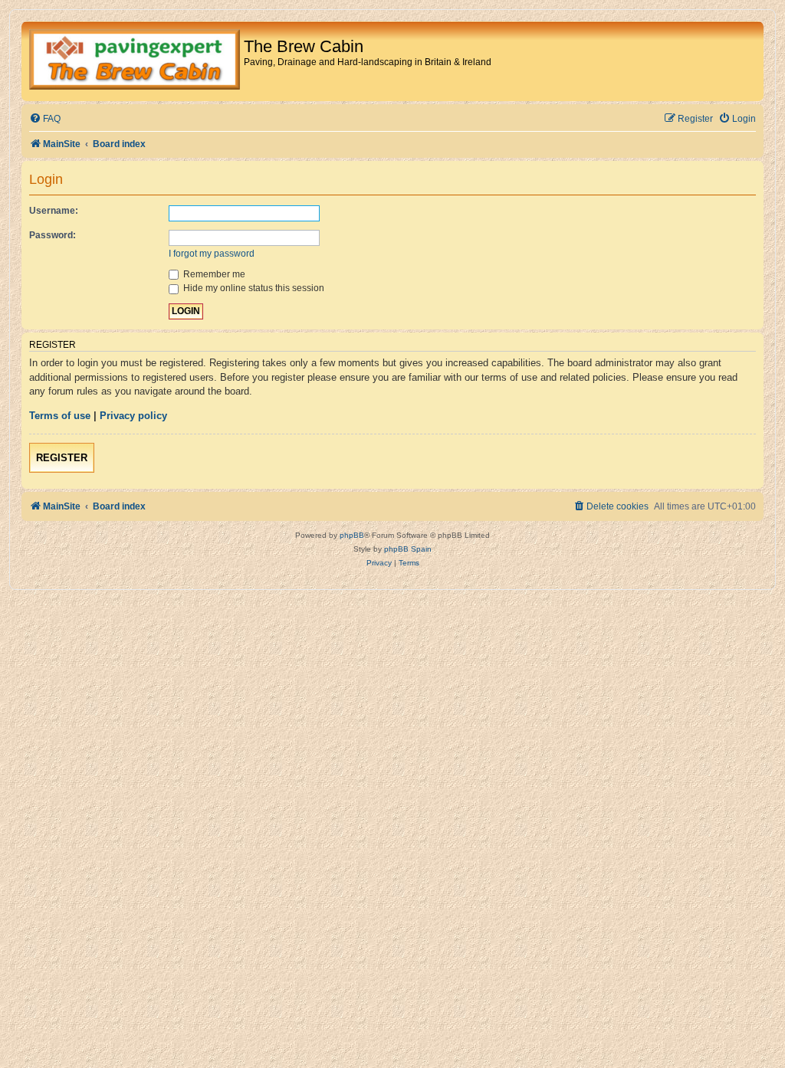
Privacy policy (133, 415)
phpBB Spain (408, 549)
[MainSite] (134, 61)
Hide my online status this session (252, 288)
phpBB (352, 535)
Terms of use (59, 415)
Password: (52, 235)
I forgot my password (212, 253)
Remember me (213, 274)
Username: (53, 210)
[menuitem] (45, 119)
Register (61, 458)
